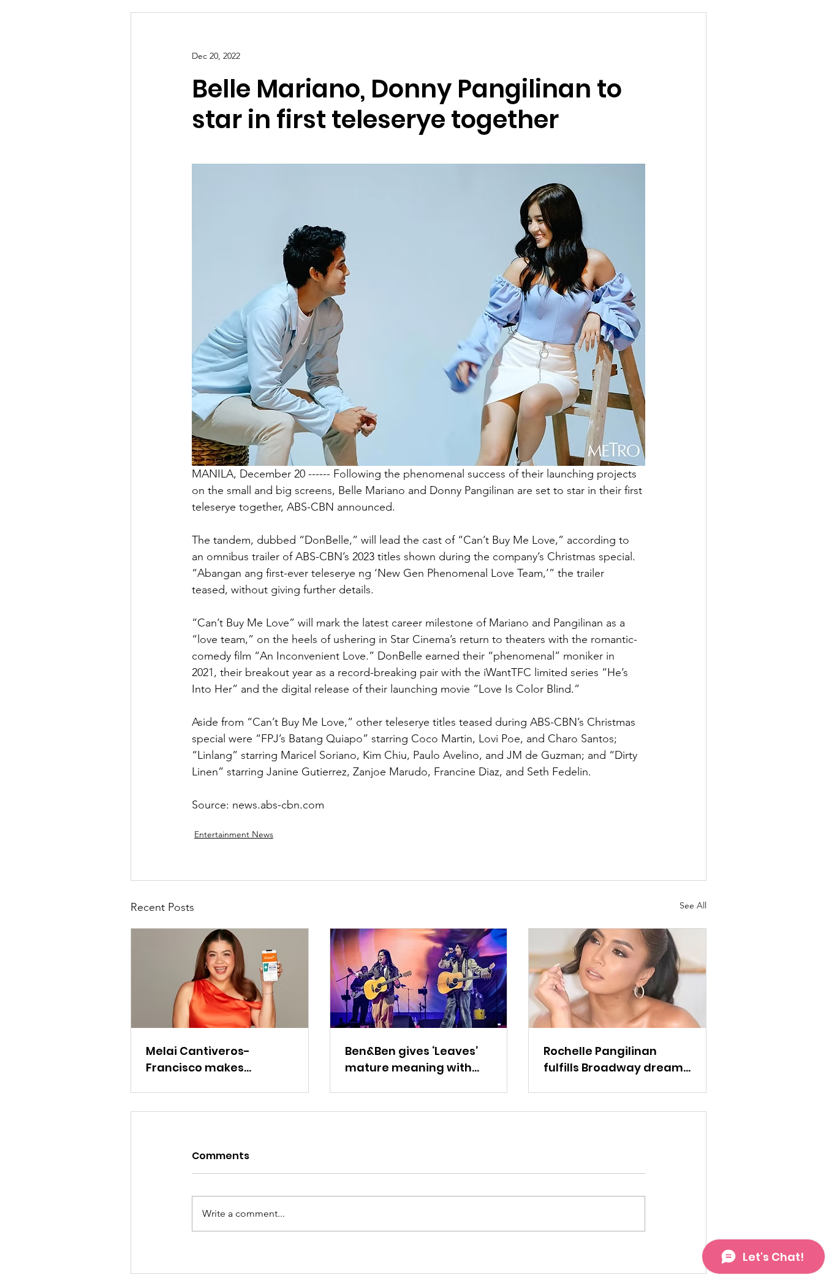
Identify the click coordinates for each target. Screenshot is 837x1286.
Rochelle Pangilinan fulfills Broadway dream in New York (613, 1059)
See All (693, 905)
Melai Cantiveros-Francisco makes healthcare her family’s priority (213, 1059)
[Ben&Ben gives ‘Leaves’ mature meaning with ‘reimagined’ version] (418, 978)
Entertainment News (233, 834)
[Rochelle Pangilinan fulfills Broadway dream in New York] (617, 978)
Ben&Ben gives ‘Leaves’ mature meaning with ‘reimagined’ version (411, 1059)
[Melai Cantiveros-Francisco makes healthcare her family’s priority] (219, 978)
